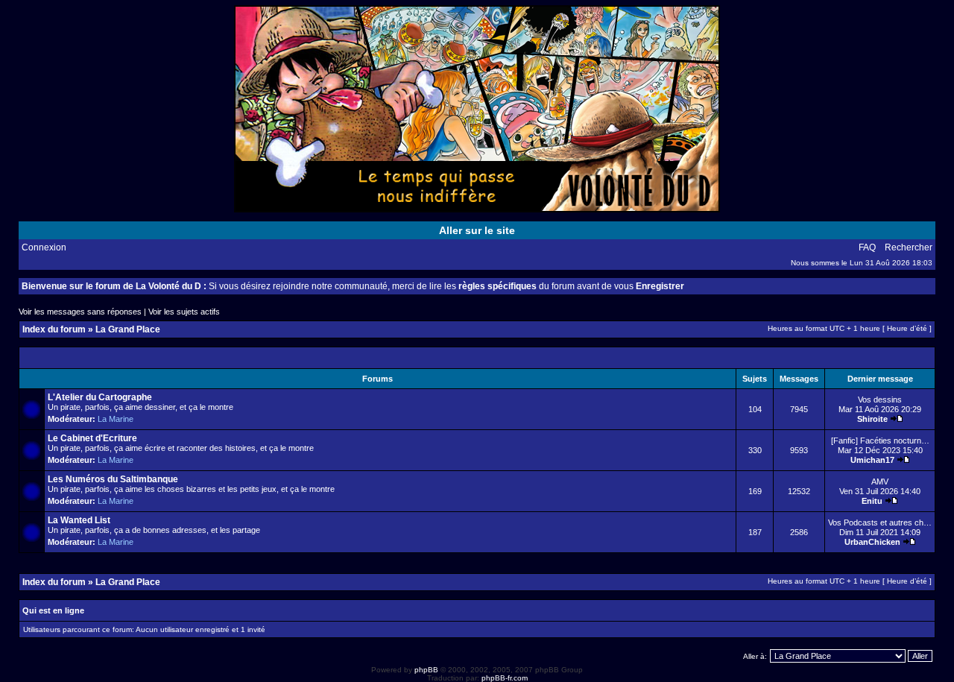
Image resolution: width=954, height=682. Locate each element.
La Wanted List (79, 520)
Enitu (872, 500)
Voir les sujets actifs (184, 311)
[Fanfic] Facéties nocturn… (880, 440)
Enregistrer (660, 286)
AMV (879, 481)
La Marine (115, 418)
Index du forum (54, 329)
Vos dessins (880, 399)
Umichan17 (872, 459)
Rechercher (908, 247)
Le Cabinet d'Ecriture (92, 438)
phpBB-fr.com (504, 678)
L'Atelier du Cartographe (100, 397)
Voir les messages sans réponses (80, 311)
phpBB (426, 670)
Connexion (44, 247)
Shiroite (872, 418)
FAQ (867, 247)
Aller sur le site (477, 230)
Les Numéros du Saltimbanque (113, 479)
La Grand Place (127, 329)
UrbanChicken (872, 541)
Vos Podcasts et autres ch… (880, 522)
